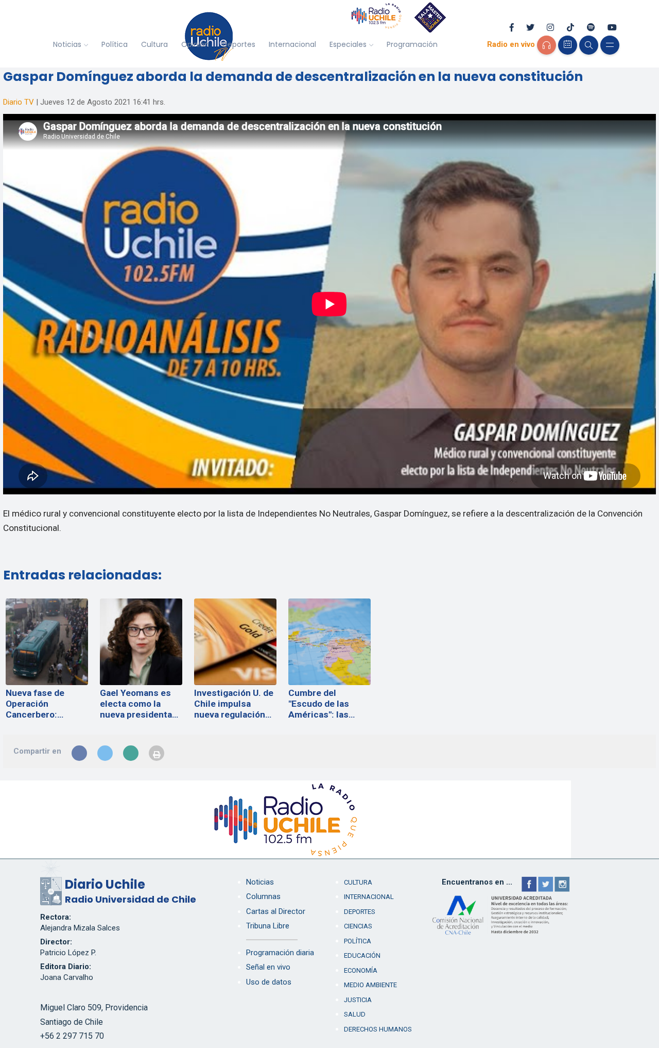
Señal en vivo (268, 967)
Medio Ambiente (370, 985)
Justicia (358, 1000)
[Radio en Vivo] (546, 45)
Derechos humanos (378, 1029)
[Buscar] (588, 45)
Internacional (292, 44)
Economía (360, 970)
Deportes (238, 44)
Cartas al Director (275, 911)
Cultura (154, 44)
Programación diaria (280, 952)
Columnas (263, 896)
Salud (355, 1014)
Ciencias (358, 926)
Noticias (67, 44)
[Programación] (567, 45)
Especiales (348, 44)
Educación (362, 955)
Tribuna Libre (267, 925)
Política (114, 44)
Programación (412, 44)
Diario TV (18, 102)
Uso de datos (268, 982)
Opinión (195, 44)
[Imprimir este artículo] (156, 753)
